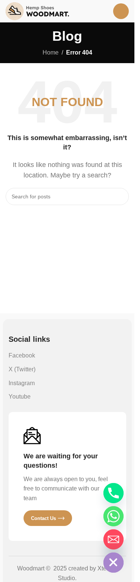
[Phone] (113, 493)
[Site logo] (37, 10)
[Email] (113, 539)
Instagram (22, 383)
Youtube (20, 396)
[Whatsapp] (113, 516)
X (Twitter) (22, 369)
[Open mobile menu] (121, 11)
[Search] (120, 196)
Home (51, 52)
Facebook (22, 355)
